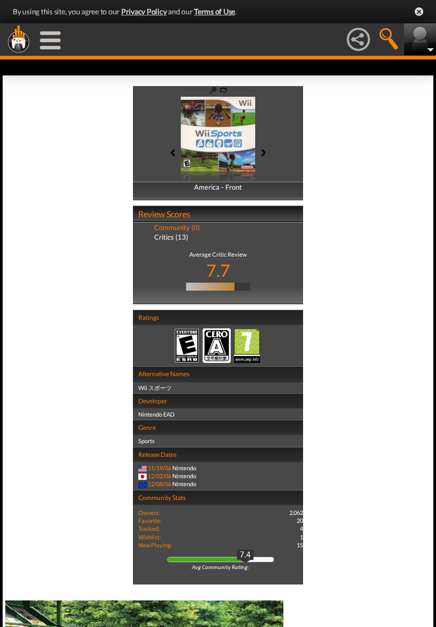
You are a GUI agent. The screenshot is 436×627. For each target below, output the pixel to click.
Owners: (149, 512)
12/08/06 (159, 483)
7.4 (245, 555)
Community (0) (177, 227)
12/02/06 (159, 475)
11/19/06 (159, 467)
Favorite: (150, 520)
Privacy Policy (144, 11)
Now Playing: (155, 544)
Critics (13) (171, 237)
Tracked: (149, 528)
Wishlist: (149, 536)
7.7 (218, 270)
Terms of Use (214, 11)
